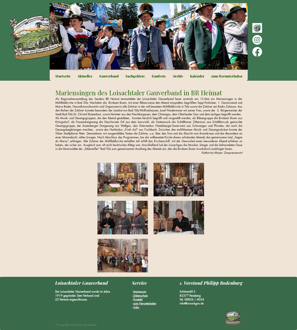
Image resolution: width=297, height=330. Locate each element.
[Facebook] (257, 52)
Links (136, 307)
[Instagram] (257, 40)
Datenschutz (140, 295)
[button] (149, 36)
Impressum (139, 291)
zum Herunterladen (144, 303)
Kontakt (137, 299)
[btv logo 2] (257, 28)
